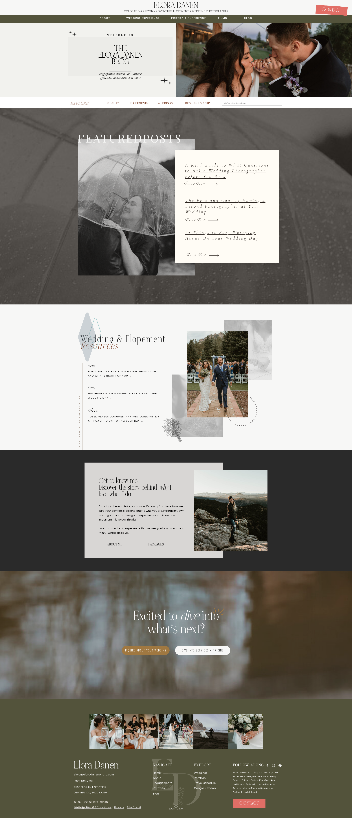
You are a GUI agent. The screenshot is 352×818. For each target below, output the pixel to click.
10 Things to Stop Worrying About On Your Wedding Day (222, 235)
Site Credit (134, 807)
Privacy (119, 807)
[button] (248, 18)
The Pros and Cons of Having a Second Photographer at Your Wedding (225, 206)
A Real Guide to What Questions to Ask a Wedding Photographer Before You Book (227, 170)
